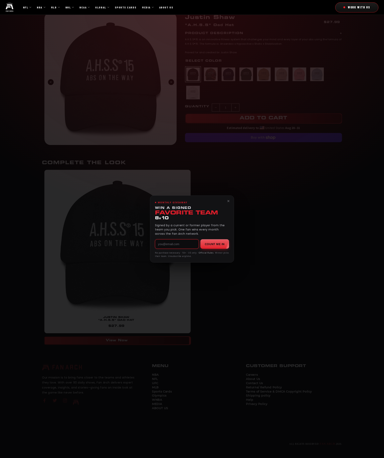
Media (146, 7)
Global (100, 7)
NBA (39, 7)
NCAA (83, 7)
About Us (166, 7)
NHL (68, 7)
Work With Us (359, 7)
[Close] (228, 201)
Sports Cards (125, 7)
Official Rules (206, 252)
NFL (25, 7)
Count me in (215, 244)
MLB (54, 7)
